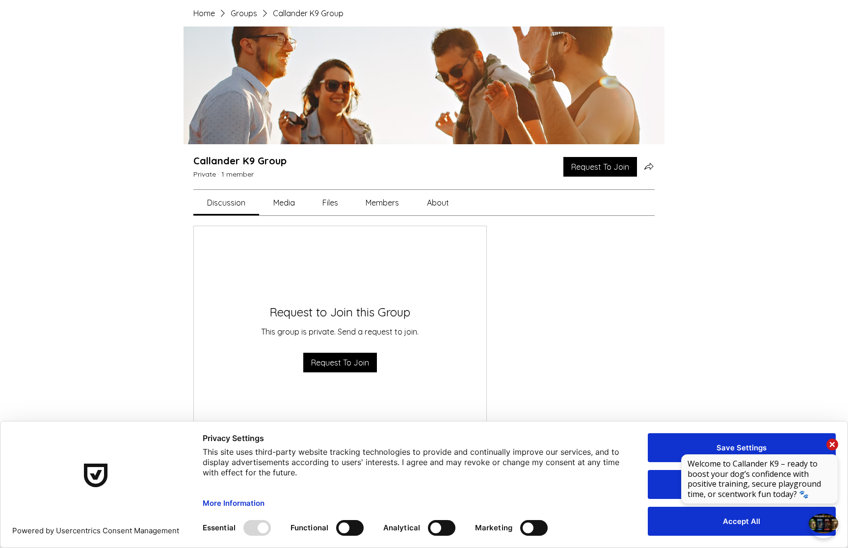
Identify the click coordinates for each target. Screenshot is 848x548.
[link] (226, 203)
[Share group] (649, 166)
